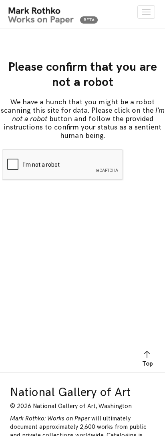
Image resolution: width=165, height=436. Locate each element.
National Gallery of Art (70, 392)
